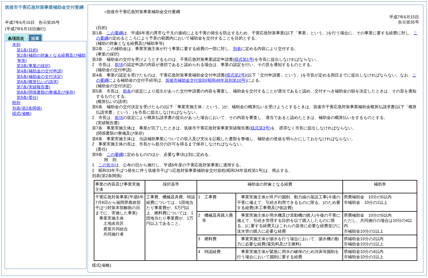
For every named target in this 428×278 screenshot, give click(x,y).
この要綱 (115, 33)
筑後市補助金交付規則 (206, 80)
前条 (127, 91)
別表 (237, 48)
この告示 (106, 165)
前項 (119, 64)
